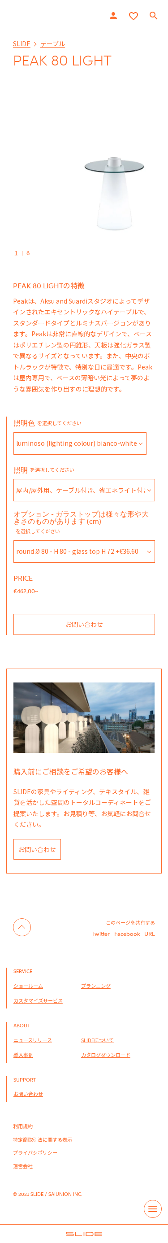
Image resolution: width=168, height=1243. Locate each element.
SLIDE (21, 43)
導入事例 (23, 1054)
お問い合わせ (84, 624)
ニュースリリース (32, 1039)
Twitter (100, 933)
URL (149, 933)
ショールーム (28, 985)
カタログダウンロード (105, 1054)
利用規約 (23, 1126)
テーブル (52, 43)
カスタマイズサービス (38, 1000)
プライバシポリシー (35, 1152)
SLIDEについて (97, 1039)
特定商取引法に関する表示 (42, 1139)
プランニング (96, 985)
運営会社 (23, 1165)
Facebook (127, 933)
